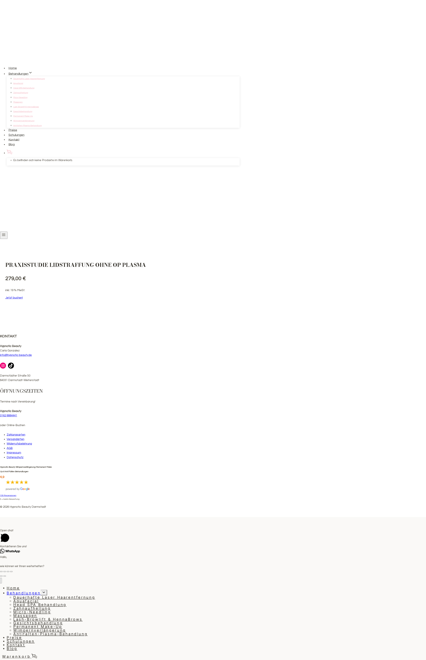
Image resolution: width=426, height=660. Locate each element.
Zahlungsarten (16, 434)
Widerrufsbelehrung (19, 443)
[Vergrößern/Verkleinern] (11, 571)
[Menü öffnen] (3, 235)
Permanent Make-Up (23, 116)
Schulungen (16, 134)
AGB (10, 448)
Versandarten (15, 439)
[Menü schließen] (1, 580)
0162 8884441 (8, 415)
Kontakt (13, 139)
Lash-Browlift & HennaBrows (26, 107)
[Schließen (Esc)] (1, 571)
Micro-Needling (20, 97)
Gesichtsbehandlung (22, 111)
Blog (11, 144)
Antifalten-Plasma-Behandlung (27, 126)
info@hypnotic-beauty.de (16, 355)
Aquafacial (18, 83)
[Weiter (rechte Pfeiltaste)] (4, 576)
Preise (12, 130)
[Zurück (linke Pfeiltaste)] (1, 576)
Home (12, 68)
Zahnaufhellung (20, 93)
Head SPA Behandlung (23, 88)
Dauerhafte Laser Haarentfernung (29, 79)
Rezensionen (8, 495)
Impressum (14, 452)
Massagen (18, 102)
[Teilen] (4, 571)
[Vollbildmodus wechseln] (8, 571)
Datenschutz (15, 457)
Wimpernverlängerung (23, 121)
